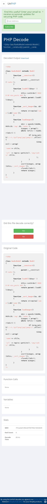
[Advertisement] (22, 202)
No (23, 236)
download (25, 58)
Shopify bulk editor (16, 502)
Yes (23, 231)
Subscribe (9, 27)
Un (12, 3)
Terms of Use (38, 499)
